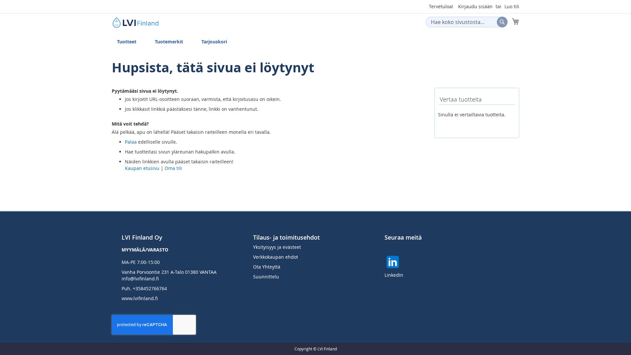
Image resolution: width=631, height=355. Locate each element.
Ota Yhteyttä (266, 267)
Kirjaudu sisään (475, 6)
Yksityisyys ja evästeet (277, 247)
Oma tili (173, 168)
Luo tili (511, 6)
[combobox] (467, 22)
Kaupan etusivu (142, 168)
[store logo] (140, 22)
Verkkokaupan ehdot (275, 257)
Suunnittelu (266, 276)
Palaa (131, 142)
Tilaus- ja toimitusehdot (286, 237)
